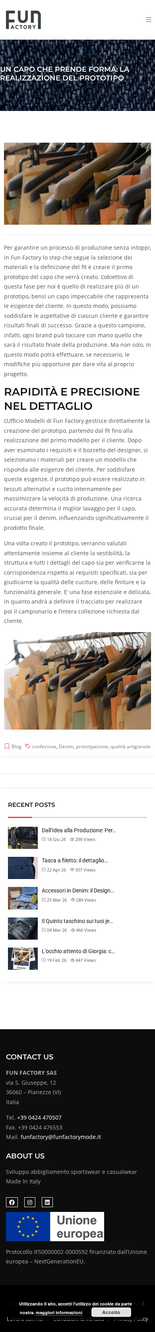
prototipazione (92, 746)
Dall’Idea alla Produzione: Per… (79, 830)
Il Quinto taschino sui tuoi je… (77, 921)
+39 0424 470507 (39, 1117)
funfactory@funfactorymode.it (61, 1137)
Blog (16, 746)
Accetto (111, 1312)
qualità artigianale (130, 746)
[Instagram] (29, 1202)
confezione (44, 746)
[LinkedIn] (47, 1202)
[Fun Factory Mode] (24, 20)
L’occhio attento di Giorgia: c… (78, 951)
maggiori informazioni (59, 1312)
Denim (66, 746)
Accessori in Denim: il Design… (78, 890)
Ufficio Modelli (26, 420)
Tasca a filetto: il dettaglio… (75, 860)
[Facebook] (12, 1202)
